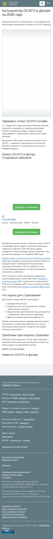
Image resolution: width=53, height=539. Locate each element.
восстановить (23, 401)
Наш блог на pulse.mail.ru (13, 514)
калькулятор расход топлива (14, 446)
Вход (48, 3)
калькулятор (15, 394)
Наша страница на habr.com (14, 508)
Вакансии (6, 465)
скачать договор (25, 426)
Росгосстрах (9, 219)
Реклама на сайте (10, 459)
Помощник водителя (13, 3)
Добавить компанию (26, 207)
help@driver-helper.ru (11, 385)
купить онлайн (28, 394)
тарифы (26, 440)
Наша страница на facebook (14, 517)
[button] (42, 3)
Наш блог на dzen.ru (11, 506)
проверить (23, 398)
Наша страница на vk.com (13, 511)
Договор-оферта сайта (12, 474)
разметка (34, 411)
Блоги (4, 432)
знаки (26, 411)
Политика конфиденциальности (16, 472)
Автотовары (7, 436)
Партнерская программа (13, 457)
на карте (35, 408)
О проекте (6, 477)
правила (19, 411)
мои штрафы (34, 398)
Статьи (12, 432)
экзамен (10, 411)
